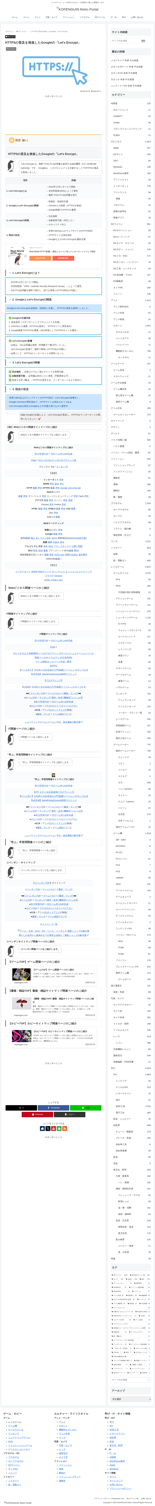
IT (52, 454)
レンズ (62, 1449)
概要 (35, 488)
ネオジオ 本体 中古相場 (122, 79)
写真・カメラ (65, 1445)
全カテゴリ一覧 (133, 1498)
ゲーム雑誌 (58, 714)
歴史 (61, 479)
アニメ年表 (64, 1433)
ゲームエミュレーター (19, 1449)
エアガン (73, 706)
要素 (45, 550)
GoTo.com (59, 554)
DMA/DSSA (73, 538)
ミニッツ (12, 1473)
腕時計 (62, 1473)
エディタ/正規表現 (48, 792)
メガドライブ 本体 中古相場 (124, 60)
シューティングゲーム (19, 1437)
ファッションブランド (70, 1477)
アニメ (62, 1422)
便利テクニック (69, 674)
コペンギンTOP (38, 693)
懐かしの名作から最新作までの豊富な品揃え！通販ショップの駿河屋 (52, 935)
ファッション (65, 1465)
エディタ (54, 460)
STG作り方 (39, 670)
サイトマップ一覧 (49, 924)
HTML (47, 580)
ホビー (59, 693)
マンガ (68, 714)
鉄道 (112, 1441)
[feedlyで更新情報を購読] (59, 1128)
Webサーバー (44, 571)
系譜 (70, 500)
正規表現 (66, 657)
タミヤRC (13, 1469)
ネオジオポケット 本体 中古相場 (127, 67)
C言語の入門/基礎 (54, 670)
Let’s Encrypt (74, 488)
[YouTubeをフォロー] (53, 1128)
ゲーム (51, 693)
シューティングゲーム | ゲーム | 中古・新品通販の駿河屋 (53, 722)
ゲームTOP (31, 697)
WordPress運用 (117, 1461)
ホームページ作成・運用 (59, 661)
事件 (76, 550)
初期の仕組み (71, 554)
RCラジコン (14, 1465)
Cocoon (57, 674)
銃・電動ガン (14, 1484)
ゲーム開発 (41, 661)
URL (60, 580)
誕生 (57, 484)
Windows (114, 1469)
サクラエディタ (54, 657)
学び (112, 1422)
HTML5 (54, 580)
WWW (34, 571)
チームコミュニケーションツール (77, 653)
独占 (33, 538)
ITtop (33, 460)
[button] (69, 1114)
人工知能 (28, 653)
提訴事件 (83, 554)
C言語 (26, 687)
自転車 (113, 1437)
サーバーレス (58, 571)
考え (62, 484)
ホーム (113, 1477)
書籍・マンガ (70, 693)
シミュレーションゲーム (20, 1445)
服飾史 (62, 1481)
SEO (50, 546)
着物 (61, 1469)
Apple (112, 1465)
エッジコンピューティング (79, 571)
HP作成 (68, 454)
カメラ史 (63, 1457)
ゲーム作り (59, 454)
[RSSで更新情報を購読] (64, 1128)
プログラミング (66, 460)
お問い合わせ (116, 1484)
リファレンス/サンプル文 (76, 670)
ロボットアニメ (57, 710)
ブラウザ (49, 576)
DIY (111, 1426)
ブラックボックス (62, 546)
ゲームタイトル (15, 1429)
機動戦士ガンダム (67, 1429)
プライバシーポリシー (120, 1488)
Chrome (58, 576)
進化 (62, 542)
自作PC (53, 666)
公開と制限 (77, 546)
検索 (143, 41)
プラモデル (49, 706)
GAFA (54, 538)
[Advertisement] (53, 115)
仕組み (56, 542)
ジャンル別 (77, 697)
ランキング (61, 467)
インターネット (23, 571)
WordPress (47, 674)
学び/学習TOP (41, 454)
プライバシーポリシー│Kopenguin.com (109, 1498)
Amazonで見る (40, 258)
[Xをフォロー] (48, 1128)
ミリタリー (62, 706)
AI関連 (113, 1457)
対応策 (82, 538)
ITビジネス (11, 36)
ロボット (63, 1426)
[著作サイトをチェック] (42, 1128)
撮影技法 (63, 1453)
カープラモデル (15, 1461)
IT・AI (113, 1453)
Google (63, 488)
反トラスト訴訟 (43, 538)
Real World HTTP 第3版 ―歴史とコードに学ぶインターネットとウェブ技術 (62, 252)
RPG (10, 1441)
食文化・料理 (116, 1445)
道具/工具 (114, 1429)
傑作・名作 (57, 697)
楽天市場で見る (63, 258)
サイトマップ (116, 1481)
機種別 (67, 697)
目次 (18, 140)
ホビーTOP (36, 706)
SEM (40, 550)
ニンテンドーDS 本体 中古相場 (126, 86)
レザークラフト (117, 1433)
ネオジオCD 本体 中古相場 (124, 73)
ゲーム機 (12, 1426)
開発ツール (39, 653)
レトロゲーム (14, 1422)
